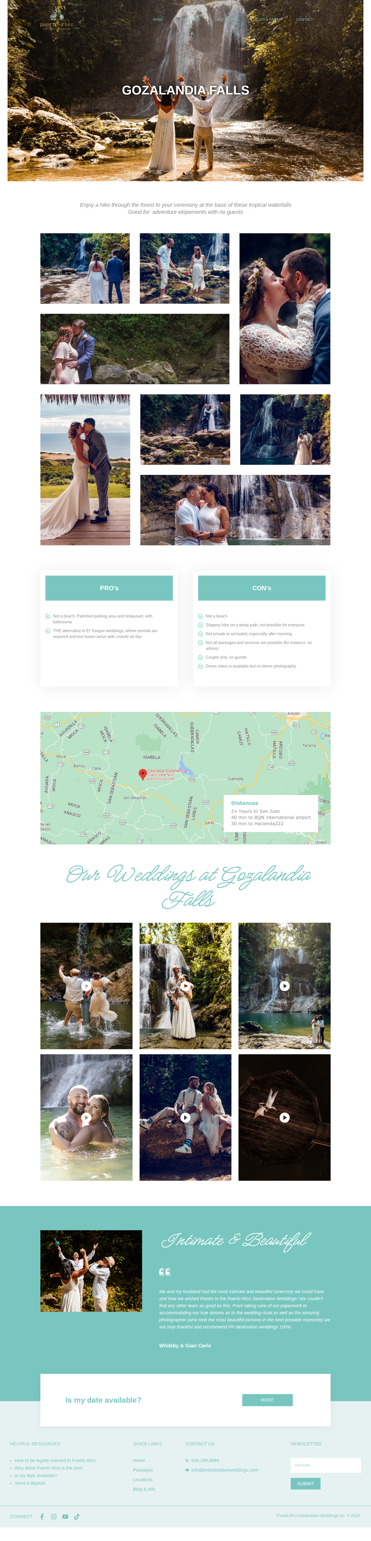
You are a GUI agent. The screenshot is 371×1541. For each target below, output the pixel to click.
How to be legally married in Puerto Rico (55, 1460)
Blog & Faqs (267, 19)
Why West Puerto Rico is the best (48, 1468)
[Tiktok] (77, 1516)
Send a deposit (30, 1483)
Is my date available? (36, 1475)
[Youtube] (65, 1516)
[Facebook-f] (42, 1516)
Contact (304, 19)
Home (158, 19)
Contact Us (200, 1443)
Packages (190, 19)
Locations (227, 19)
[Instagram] (53, 1516)
